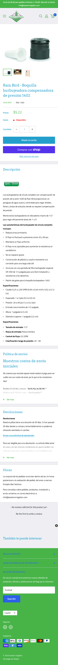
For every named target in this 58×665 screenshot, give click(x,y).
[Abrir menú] (4, 16)
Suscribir (11, 599)
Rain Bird (7, 102)
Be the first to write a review (29, 513)
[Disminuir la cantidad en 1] (16, 129)
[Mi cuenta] (46, 16)
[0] (52, 16)
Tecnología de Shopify (11, 658)
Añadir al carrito (29, 140)
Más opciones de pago (29, 156)
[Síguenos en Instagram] (11, 627)
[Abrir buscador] (40, 16)
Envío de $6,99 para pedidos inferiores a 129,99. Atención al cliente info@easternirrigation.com (29, 4)
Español (8, 613)
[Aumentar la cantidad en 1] (32, 129)
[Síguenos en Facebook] (5, 627)
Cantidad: (7, 129)
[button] (29, 513)
